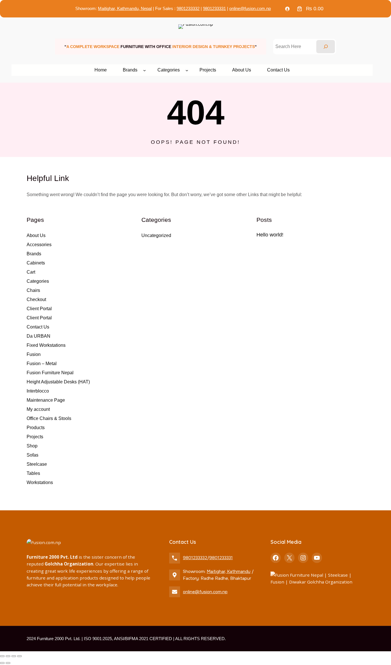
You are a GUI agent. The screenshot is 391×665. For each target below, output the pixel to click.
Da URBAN (38, 336)
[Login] (287, 9)
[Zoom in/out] (2, 656)
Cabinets (36, 262)
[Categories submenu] (186, 70)
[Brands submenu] (144, 70)
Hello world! (269, 235)
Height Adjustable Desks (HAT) (58, 381)
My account (38, 409)
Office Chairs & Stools (49, 418)
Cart (31, 272)
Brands (34, 253)
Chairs (33, 290)
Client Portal (39, 308)
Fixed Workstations (46, 345)
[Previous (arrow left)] (2, 663)
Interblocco (38, 391)
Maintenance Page (46, 400)
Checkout (36, 299)
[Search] (325, 46)
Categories (38, 281)
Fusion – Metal (42, 363)
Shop (32, 445)
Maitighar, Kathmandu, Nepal (125, 8)
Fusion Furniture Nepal (50, 372)
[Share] (13, 656)
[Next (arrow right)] (8, 663)
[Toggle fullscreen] (8, 656)
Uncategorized (156, 235)
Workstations (40, 482)
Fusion (34, 354)
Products (36, 427)
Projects (35, 436)
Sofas (32, 455)
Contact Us (38, 326)
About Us (36, 235)
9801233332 (188, 8)
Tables (33, 473)
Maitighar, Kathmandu (228, 571)
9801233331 (214, 8)
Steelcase (37, 464)
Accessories (39, 244)
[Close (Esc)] (19, 656)
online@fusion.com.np (250, 8)
